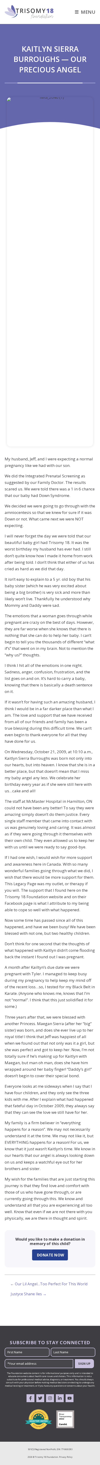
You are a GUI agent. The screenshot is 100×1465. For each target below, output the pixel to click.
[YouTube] (69, 1398)
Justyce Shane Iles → (29, 1294)
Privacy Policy (66, 1456)
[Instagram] (50, 1398)
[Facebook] (30, 1398)
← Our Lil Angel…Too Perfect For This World (48, 1284)
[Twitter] (40, 1398)
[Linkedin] (60, 1398)
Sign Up (84, 1363)
